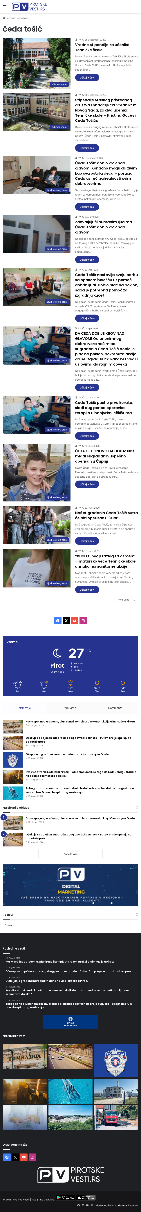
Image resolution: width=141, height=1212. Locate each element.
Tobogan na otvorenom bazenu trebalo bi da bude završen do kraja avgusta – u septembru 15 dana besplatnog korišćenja (80, 790)
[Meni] (4, 8)
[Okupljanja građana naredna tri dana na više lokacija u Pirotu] (13, 760)
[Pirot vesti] (29, 7)
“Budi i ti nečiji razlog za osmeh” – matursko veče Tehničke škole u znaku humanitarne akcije (105, 561)
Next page (123, 599)
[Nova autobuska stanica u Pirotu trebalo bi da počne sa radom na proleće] (70, 1117)
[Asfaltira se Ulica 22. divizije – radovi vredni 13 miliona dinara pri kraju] (116, 1117)
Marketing (102, 1205)
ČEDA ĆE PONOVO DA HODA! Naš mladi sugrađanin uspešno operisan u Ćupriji (104, 456)
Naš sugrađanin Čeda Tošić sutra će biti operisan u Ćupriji (106, 515)
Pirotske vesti (21, 1199)
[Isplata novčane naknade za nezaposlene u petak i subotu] (25, 1117)
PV (79, 39)
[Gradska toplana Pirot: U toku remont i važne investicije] (116, 1091)
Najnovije (25, 708)
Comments (115, 708)
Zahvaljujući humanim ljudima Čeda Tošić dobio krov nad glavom (103, 227)
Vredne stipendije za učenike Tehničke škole (102, 47)
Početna (10, 18)
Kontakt (134, 1205)
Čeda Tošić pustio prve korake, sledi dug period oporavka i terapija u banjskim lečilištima (104, 407)
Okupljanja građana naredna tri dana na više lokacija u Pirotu (67, 754)
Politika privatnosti (119, 1205)
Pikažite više (70, 854)
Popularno (69, 708)
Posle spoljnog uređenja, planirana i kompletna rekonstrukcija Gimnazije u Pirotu (80, 721)
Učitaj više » (87, 77)
